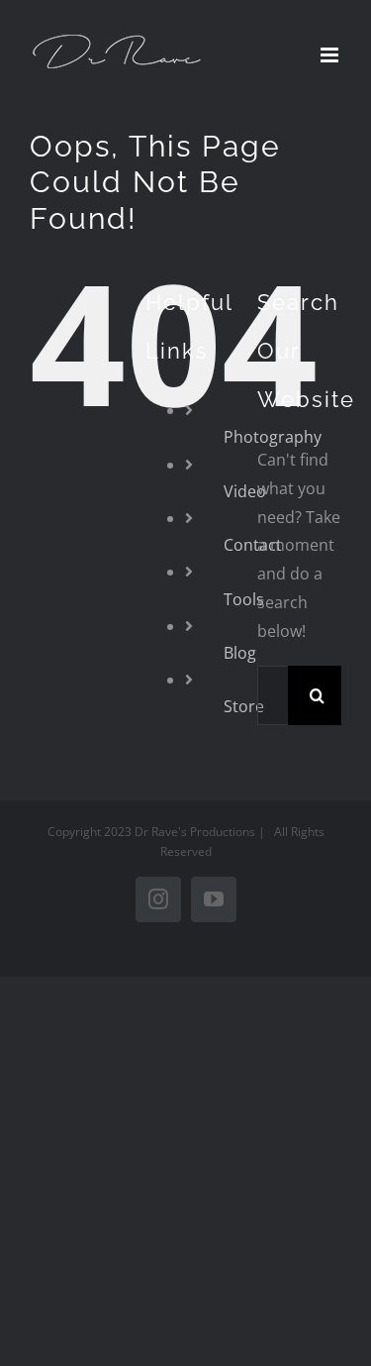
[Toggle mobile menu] (331, 55)
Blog (240, 653)
